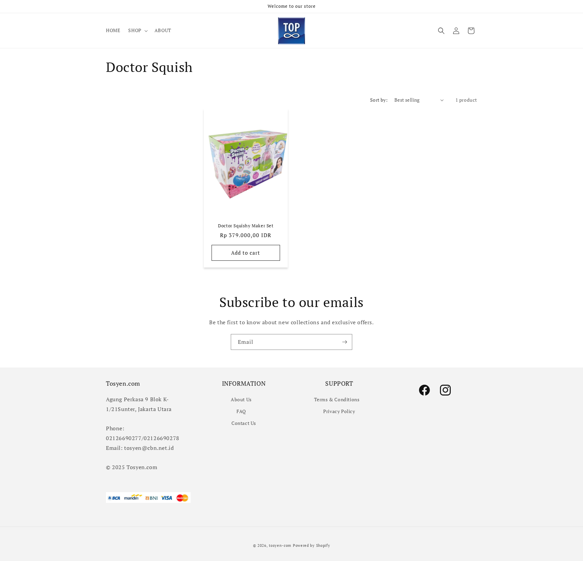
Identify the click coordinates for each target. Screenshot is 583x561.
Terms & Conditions (337, 399)
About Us (241, 399)
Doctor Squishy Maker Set (245, 226)
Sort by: (379, 100)
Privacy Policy (339, 411)
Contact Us (243, 422)
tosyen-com (280, 545)
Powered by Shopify (311, 545)
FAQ (241, 411)
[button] (137, 30)
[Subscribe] (344, 342)
